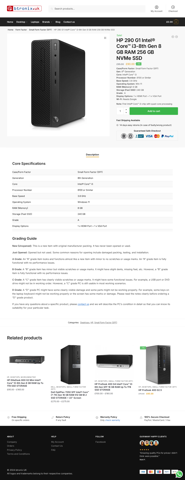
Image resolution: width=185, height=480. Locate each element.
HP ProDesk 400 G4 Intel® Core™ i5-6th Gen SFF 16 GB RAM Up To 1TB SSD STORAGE (114, 387)
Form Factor (21, 30)
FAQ (53, 450)
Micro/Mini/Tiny (28, 377)
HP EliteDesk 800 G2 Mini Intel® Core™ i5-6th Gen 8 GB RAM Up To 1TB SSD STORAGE (25, 383)
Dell (53, 387)
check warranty (112, 420)
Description (92, 154)
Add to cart (154, 111)
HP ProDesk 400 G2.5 (150, 390)
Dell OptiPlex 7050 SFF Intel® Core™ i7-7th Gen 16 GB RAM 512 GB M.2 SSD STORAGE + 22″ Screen (70, 395)
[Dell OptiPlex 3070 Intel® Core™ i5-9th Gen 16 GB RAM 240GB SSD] (172, 36)
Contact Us (57, 445)
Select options (26, 407)
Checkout (173, 11)
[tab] (92, 152)
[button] (126, 110)
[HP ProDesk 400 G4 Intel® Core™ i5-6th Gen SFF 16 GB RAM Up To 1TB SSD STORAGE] (114, 361)
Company (12, 441)
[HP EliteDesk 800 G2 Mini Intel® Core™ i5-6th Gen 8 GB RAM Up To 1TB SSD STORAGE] (176, 36)
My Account (156, 11)
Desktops (84, 322)
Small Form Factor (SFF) (40, 30)
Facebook (100, 441)
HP (92, 322)
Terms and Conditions (18, 453)
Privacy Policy (14, 450)
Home (10, 30)
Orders (10, 445)
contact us (83, 304)
